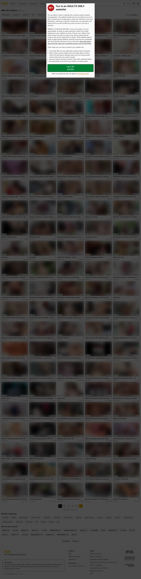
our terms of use (83, 73)
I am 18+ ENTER (70, 68)
